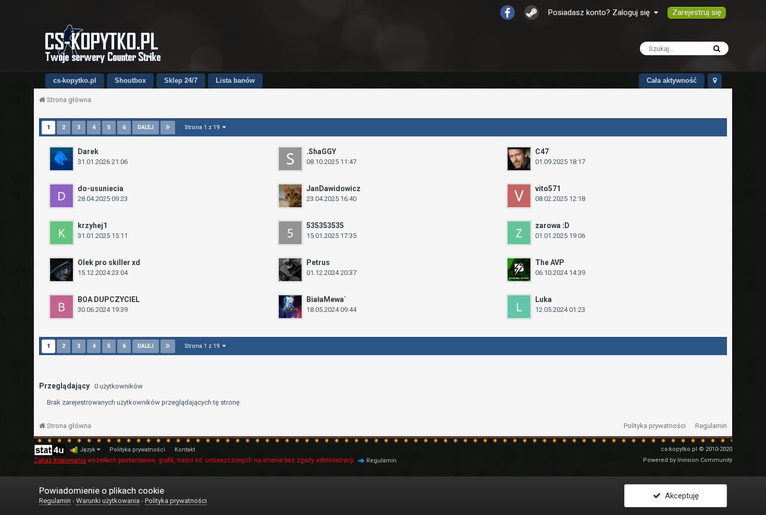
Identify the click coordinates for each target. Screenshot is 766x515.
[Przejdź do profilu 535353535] (290, 232)
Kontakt (185, 449)
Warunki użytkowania (108, 501)
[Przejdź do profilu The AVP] (519, 269)
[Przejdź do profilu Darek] (61, 158)
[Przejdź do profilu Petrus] (290, 269)
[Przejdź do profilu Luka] (519, 306)
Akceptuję (680, 495)
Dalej (146, 127)
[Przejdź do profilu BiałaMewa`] (290, 306)
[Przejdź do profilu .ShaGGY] (290, 158)
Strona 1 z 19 (203, 127)
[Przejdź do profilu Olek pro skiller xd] (61, 269)
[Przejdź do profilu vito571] (519, 195)
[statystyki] (49, 449)
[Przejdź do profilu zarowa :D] (519, 232)
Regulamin (711, 426)
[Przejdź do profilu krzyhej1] (61, 232)
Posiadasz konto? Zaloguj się (601, 12)
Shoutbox (130, 80)
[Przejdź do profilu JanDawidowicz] (290, 195)
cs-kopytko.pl (74, 80)
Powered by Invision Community (687, 460)
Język (88, 449)
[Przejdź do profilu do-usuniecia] (61, 195)
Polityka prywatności (655, 426)
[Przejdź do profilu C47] (519, 158)
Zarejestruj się (696, 12)
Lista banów (235, 80)
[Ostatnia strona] (167, 127)
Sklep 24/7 (180, 80)
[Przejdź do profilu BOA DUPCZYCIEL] (61, 306)
